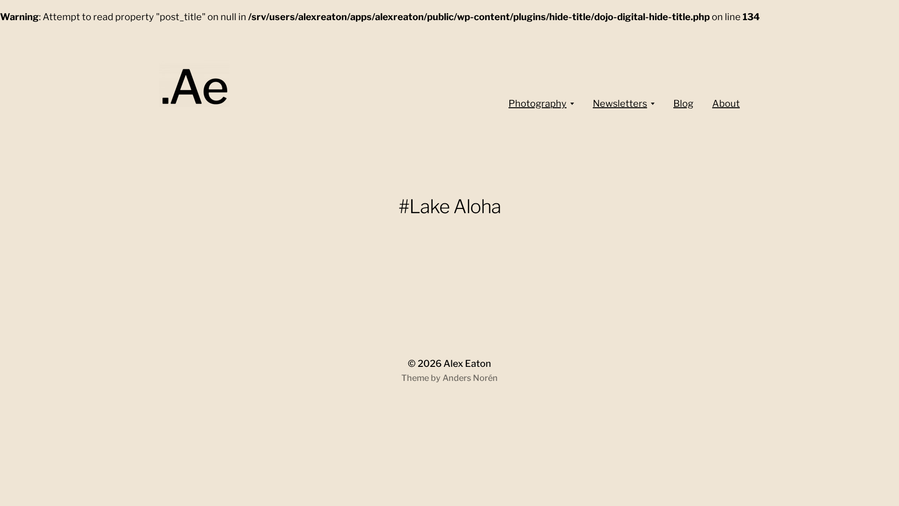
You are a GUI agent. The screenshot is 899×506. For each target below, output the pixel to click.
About (726, 103)
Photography (537, 103)
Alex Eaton (467, 363)
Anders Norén (470, 378)
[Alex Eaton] (210, 83)
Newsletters (620, 103)
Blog (683, 103)
